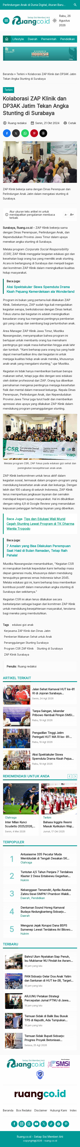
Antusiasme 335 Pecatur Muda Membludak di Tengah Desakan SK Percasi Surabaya (44, 858)
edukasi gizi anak (22, 624)
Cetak (72, 123)
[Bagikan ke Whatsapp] (25, 133)
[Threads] (29, 1124)
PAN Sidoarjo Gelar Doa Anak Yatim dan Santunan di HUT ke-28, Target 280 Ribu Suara (47, 980)
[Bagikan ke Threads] (43, 133)
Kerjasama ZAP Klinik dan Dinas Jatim (27, 630)
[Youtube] (36, 1124)
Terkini (8, 89)
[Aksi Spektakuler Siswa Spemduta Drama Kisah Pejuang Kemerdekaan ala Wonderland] (16, 760)
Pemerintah (48, 39)
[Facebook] (14, 1124)
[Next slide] (75, 776)
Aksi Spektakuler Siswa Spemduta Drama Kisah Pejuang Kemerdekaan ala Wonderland (40, 289)
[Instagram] (21, 1124)
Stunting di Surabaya (50, 648)
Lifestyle (18, 39)
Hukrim (25, 880)
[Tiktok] (51, 1124)
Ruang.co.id (24, 227)
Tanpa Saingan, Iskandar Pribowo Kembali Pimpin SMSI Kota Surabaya (52, 715)
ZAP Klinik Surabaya (16, 654)
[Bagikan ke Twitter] (16, 133)
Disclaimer (40, 1110)
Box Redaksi (23, 1110)
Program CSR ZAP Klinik (19, 648)
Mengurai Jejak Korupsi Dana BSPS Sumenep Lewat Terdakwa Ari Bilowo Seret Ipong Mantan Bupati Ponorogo (45, 929)
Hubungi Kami (58, 1110)
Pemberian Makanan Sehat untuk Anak (28, 636)
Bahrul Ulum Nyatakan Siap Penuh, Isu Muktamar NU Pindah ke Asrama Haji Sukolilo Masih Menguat (48, 961)
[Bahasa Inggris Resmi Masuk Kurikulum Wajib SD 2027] (59, 798)
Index (73, 1110)
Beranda (8, 1110)
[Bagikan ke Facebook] (7, 133)
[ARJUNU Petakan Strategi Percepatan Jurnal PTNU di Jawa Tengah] (14, 1001)
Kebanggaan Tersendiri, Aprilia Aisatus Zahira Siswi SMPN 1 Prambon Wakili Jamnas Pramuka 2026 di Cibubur (46, 894)
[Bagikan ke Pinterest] (34, 133)
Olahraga (11, 817)
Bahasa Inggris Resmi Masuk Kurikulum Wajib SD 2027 (58, 826)
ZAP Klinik (42, 227)
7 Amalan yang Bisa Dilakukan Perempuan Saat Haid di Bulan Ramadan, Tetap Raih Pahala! (38, 550)
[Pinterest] (66, 1124)
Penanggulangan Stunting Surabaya (26, 642)
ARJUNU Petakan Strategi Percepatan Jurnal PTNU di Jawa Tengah (46, 1000)
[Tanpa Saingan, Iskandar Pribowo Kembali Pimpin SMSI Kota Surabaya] (16, 716)
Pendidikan (67, 39)
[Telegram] (58, 1124)
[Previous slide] (70, 776)
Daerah (32, 39)
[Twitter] (44, 1124)
